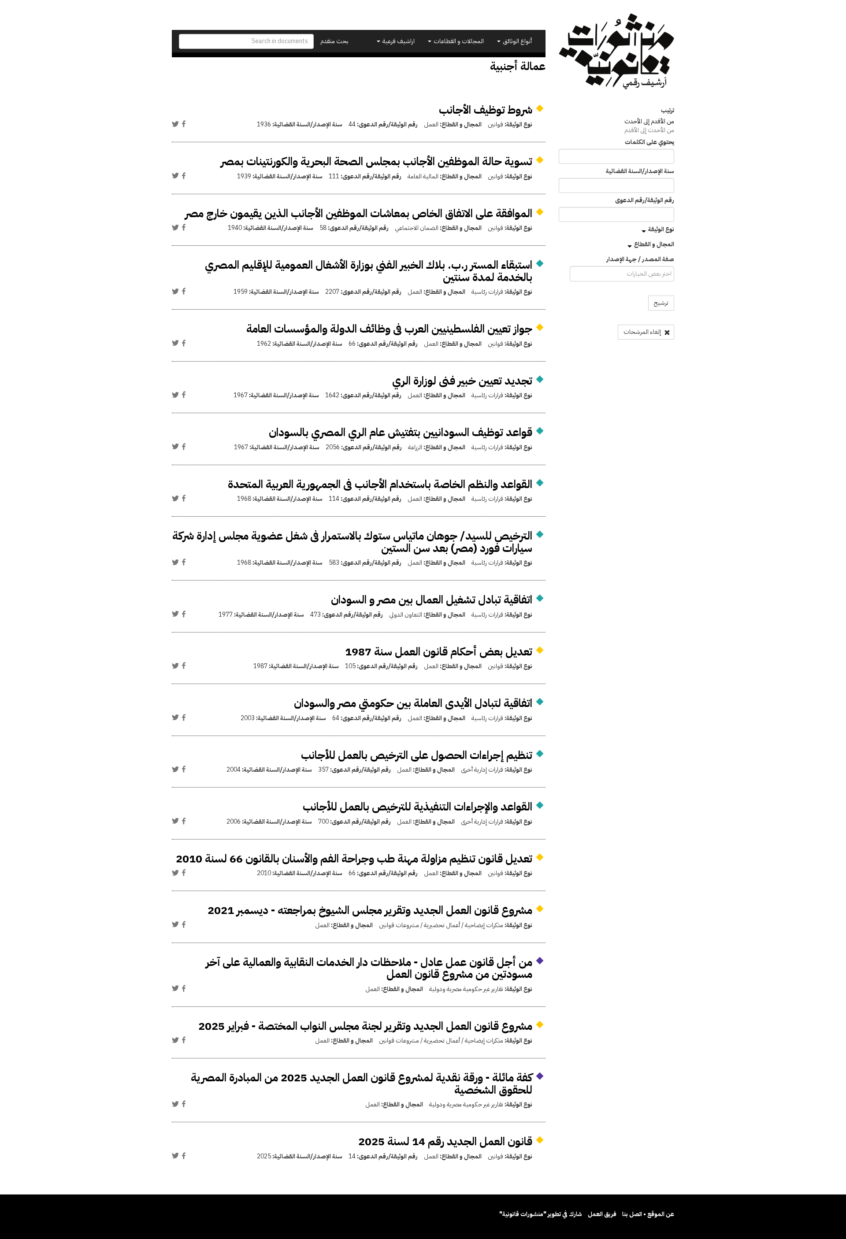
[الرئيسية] (617, 51)
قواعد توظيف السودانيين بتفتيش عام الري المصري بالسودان (400, 432)
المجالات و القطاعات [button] (458, 41)
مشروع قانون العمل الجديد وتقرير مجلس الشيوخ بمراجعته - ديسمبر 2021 (370, 910)
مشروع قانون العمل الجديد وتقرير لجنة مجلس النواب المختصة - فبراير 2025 (365, 1026)
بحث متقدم (334, 41)
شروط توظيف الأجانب (485, 110)
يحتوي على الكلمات (649, 142)
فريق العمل (602, 1214)
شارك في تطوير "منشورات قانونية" (540, 1214)
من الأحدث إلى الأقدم (649, 130)
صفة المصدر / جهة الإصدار (640, 259)
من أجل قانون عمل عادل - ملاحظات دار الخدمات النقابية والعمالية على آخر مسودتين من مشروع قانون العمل (369, 968)
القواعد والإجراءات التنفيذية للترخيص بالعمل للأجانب (417, 807)
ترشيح (661, 302)
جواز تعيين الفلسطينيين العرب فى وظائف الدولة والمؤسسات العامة (389, 329)
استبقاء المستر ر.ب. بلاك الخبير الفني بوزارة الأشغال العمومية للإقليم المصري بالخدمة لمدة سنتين (368, 271)
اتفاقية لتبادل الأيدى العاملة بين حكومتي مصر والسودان (413, 703)
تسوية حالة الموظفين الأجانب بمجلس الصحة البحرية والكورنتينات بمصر (376, 161)
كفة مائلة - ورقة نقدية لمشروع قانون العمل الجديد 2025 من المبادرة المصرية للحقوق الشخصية (361, 1083)
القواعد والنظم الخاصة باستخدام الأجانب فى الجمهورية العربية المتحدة (380, 484)
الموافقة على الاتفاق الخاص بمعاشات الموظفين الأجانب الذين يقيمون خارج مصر (358, 213)
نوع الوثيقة (661, 229)
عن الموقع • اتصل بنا (648, 1214)
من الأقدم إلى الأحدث (649, 121)
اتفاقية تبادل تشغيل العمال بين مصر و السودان (431, 600)
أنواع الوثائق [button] (516, 41)
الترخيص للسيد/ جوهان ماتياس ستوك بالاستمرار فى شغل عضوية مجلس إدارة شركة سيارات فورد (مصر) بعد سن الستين (352, 542)
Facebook (183, 123)
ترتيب (667, 110)
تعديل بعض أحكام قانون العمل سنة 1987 (438, 652)
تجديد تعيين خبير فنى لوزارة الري (462, 381)
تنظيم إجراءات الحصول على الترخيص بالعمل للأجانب (416, 755)
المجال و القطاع (654, 244)
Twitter (175, 123)
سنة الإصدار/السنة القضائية (640, 171)
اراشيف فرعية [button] (398, 41)
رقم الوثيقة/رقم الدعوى (644, 200)
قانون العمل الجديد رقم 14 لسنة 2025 (445, 1141)
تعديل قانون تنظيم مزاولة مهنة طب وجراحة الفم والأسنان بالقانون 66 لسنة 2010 (354, 859)
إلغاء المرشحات (642, 332)
